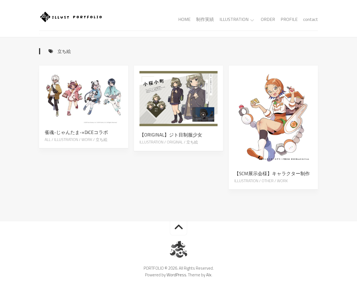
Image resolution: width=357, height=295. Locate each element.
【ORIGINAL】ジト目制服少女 (170, 135)
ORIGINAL (175, 142)
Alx (208, 275)
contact (310, 19)
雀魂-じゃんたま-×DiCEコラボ (76, 132)
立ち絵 (101, 139)
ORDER (268, 19)
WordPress (176, 275)
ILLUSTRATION (234, 19)
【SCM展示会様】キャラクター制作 (272, 173)
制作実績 (205, 19)
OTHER (268, 181)
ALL (48, 139)
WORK (86, 139)
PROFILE (289, 19)
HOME (184, 19)
